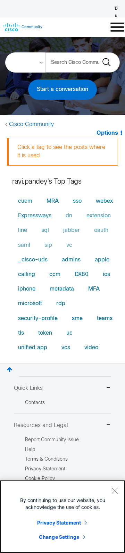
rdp (60, 303)
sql (45, 230)
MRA (53, 201)
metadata (62, 289)
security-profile (38, 318)
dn (69, 215)
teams (104, 318)
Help (30, 449)
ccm (54, 274)
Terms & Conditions (46, 459)
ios (106, 274)
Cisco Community (31, 124)
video (91, 347)
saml (24, 245)
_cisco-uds (33, 259)
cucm (25, 201)
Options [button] (107, 133)
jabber (71, 230)
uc (69, 333)
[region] (62, 516)
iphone (26, 289)
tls (21, 333)
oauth (101, 230)
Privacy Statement (59, 523)
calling (26, 274)
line (22, 230)
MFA (94, 289)
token (45, 333)
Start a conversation (62, 89)
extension (98, 215)
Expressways (34, 215)
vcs (65, 347)
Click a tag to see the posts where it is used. (61, 151)
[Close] (114, 490)
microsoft (30, 303)
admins (71, 259)
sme (77, 318)
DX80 (82, 274)
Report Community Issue (52, 440)
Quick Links (28, 388)
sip (48, 245)
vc (69, 245)
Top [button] (9, 369)
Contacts (35, 403)
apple (102, 259)
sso (77, 201)
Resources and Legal (41, 425)
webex (104, 201)
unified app (32, 347)
